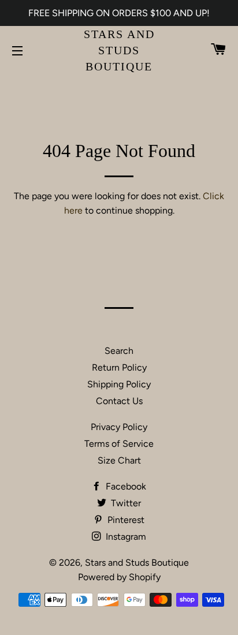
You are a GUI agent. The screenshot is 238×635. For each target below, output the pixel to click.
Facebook (124, 486)
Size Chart (119, 460)
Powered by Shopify (119, 577)
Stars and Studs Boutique (119, 50)
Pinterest (124, 519)
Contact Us (119, 400)
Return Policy (119, 367)
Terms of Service (119, 443)
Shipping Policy (119, 384)
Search (119, 350)
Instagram (124, 536)
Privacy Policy (119, 426)
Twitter (125, 503)
